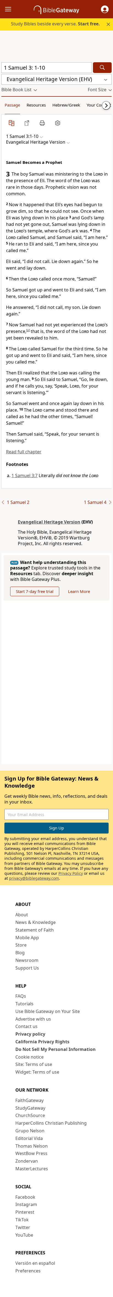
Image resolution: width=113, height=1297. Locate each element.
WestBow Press (31, 1153)
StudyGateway (30, 1108)
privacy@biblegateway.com (34, 878)
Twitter (22, 1227)
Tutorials (24, 1004)
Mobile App (27, 938)
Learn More (79, 591)
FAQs (20, 996)
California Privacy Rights (42, 1042)
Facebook (25, 1197)
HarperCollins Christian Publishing (51, 1123)
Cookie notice (29, 1057)
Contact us (26, 1026)
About (21, 915)
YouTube (24, 1235)
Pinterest (24, 1212)
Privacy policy (30, 1034)
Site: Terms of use (33, 1064)
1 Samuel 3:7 (25, 475)
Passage (12, 105)
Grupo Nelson (29, 1131)
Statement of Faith (34, 930)
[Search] (102, 67)
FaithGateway (29, 1100)
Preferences (28, 1271)
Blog (20, 953)
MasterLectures (31, 1169)
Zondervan (26, 1161)
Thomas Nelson (31, 1146)
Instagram (26, 1204)
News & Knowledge (35, 922)
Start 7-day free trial (34, 591)
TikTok (22, 1220)
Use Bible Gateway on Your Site (47, 1011)
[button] (105, 9)
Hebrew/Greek (66, 105)
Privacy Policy (70, 873)
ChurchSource (30, 1115)
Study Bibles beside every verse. (55, 24)
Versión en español (35, 1263)
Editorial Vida (29, 1138)
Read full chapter (23, 452)
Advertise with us (33, 1019)
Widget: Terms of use (37, 1072)
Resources (36, 105)
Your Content (99, 105)
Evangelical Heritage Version (49, 522)
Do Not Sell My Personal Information (55, 1049)
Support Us (27, 968)
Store (21, 945)
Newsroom (26, 960)
